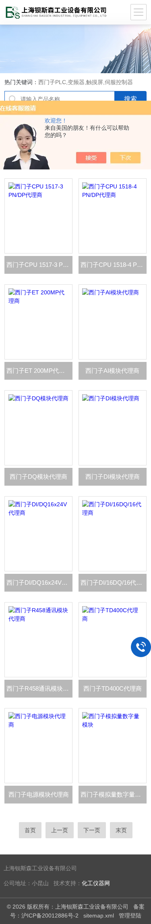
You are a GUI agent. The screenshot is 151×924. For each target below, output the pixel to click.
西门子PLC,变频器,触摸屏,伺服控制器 (85, 82)
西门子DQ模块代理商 (38, 476)
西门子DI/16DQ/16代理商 (114, 582)
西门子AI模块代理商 (112, 370)
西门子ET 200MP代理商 (38, 370)
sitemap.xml (98, 915)
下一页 (91, 830)
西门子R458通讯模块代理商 (39, 688)
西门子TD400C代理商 (112, 688)
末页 (121, 830)
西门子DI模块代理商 (112, 476)
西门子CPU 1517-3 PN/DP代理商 (39, 264)
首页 (30, 830)
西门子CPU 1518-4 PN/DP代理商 (114, 264)
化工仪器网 (96, 883)
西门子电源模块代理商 (38, 794)
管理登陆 (130, 915)
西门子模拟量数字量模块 (114, 794)
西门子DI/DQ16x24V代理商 (39, 582)
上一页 (59, 830)
